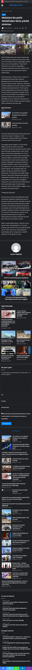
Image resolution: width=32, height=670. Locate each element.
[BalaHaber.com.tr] (16, 5)
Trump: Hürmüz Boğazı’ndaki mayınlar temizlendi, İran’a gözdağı (24, 313)
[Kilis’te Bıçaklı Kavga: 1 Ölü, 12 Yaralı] (24, 334)
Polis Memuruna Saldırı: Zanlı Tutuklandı (19, 556)
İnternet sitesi (5, 407)
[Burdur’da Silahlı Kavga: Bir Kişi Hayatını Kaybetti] (6, 543)
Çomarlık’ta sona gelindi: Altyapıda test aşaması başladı (20, 115)
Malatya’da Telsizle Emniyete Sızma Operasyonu (7, 357)
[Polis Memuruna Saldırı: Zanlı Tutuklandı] (6, 558)
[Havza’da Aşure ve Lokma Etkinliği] (6, 125)
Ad (2, 394)
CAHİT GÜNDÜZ (8, 28)
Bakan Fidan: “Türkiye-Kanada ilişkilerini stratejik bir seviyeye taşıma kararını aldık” (21, 565)
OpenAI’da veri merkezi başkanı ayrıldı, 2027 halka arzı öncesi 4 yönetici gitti (15, 498)
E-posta (3, 401)
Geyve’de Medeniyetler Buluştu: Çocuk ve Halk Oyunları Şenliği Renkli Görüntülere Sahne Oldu (14, 583)
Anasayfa (5, 11)
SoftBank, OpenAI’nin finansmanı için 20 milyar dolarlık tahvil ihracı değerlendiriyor (15, 453)
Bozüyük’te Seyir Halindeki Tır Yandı (7, 340)
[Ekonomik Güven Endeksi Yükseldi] (6, 492)
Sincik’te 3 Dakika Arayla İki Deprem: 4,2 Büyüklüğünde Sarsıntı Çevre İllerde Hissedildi (8, 323)
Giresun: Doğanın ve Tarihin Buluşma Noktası (21, 549)
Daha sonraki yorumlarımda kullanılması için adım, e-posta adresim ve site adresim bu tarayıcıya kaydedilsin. (16, 416)
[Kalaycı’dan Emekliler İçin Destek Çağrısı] (24, 350)
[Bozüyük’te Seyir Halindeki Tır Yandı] (8, 334)
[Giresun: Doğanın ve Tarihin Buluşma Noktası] (6, 550)
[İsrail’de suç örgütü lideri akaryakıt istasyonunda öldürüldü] (6, 575)
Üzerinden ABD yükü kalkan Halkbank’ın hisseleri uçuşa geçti (20, 446)
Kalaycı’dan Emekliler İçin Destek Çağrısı (23, 356)
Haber (10, 11)
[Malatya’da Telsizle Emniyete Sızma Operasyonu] (8, 350)
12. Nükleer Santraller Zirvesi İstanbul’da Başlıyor (21, 467)
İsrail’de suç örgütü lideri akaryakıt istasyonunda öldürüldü (20, 574)
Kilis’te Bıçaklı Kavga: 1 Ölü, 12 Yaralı (24, 340)
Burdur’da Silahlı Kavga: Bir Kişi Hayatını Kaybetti (20, 541)
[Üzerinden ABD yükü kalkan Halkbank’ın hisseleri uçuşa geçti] (6, 447)
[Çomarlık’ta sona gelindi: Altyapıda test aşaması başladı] (6, 115)
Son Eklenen (16, 431)
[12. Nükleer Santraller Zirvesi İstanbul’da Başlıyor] (6, 468)
